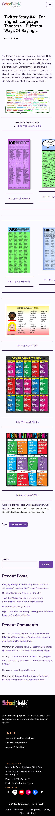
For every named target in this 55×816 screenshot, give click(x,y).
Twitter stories (18, 524)
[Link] (14, 792)
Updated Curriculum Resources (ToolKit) (22, 593)
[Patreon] (41, 792)
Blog (22, 813)
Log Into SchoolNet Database (20, 738)
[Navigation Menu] (49, 4)
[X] (8, 792)
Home (8, 809)
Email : (9, 783)
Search (5, 559)
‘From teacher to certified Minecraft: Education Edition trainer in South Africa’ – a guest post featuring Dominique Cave (26, 637)
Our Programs (33, 809)
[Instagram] (28, 792)
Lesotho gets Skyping (24, 670)
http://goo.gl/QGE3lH (27, 495)
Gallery (46, 809)
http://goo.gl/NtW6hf (19, 198)
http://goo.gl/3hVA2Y (19, 281)
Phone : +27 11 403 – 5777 (18, 779)
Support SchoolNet (15, 747)
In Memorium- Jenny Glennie (16, 606)
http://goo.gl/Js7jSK (27, 345)
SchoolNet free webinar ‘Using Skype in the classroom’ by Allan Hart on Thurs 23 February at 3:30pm (27, 660)
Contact (31, 813)
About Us (18, 809)
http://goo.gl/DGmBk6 (30, 125)
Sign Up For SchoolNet (16, 742)
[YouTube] (21, 792)
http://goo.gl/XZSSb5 (27, 422)
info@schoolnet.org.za (22, 783)
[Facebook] (35, 792)
